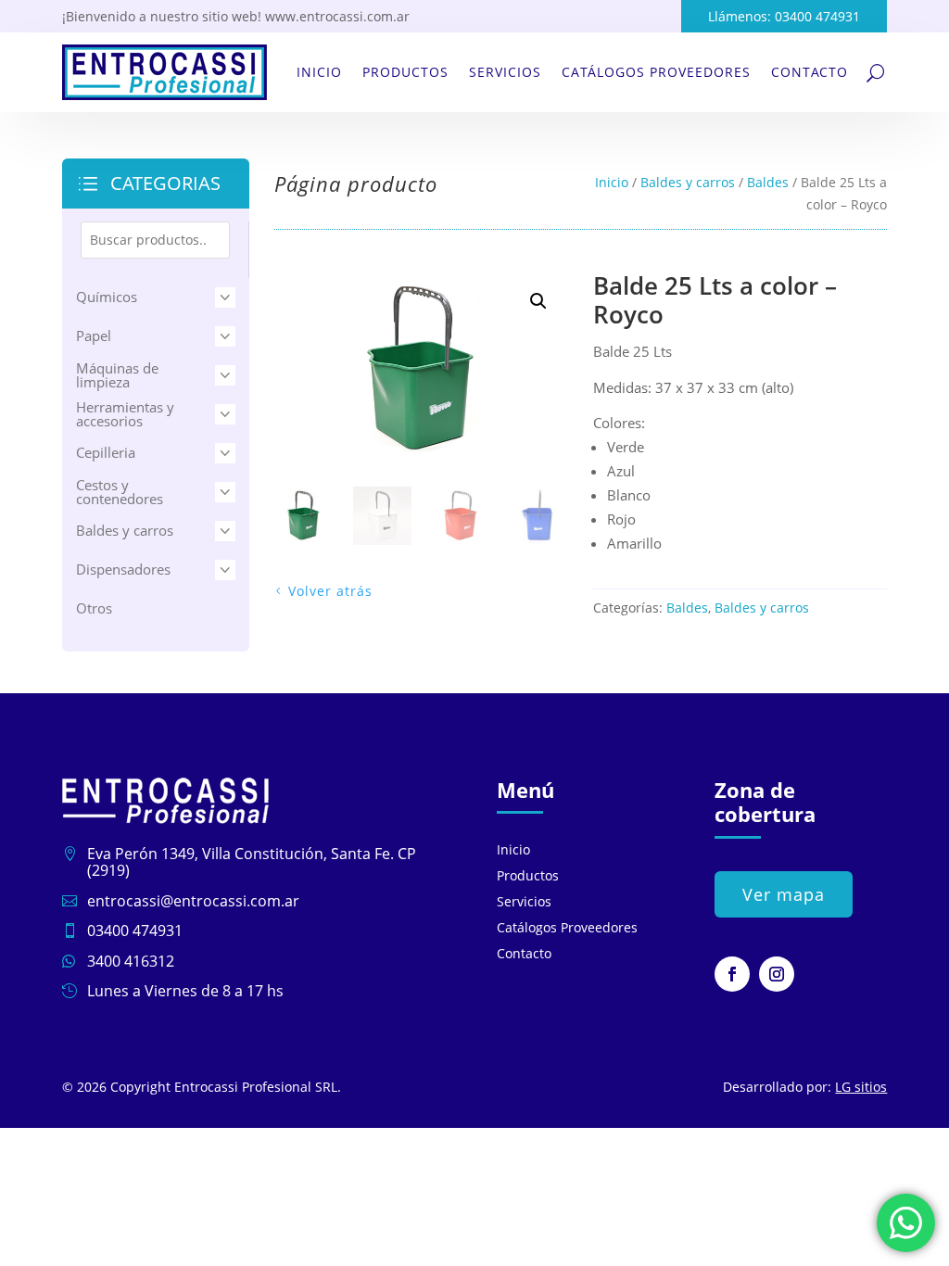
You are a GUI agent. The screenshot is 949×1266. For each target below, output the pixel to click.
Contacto (809, 72)
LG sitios (861, 1086)
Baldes (768, 182)
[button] (538, 301)
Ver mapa (783, 894)
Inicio (319, 72)
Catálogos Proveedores (656, 72)
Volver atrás (330, 591)
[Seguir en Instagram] (776, 974)
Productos (405, 72)
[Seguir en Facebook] (732, 974)
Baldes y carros (687, 182)
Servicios (505, 72)
